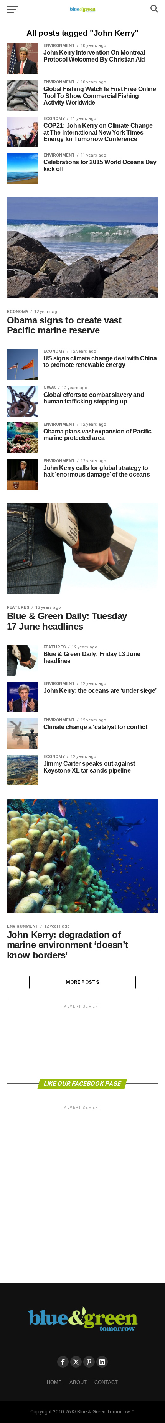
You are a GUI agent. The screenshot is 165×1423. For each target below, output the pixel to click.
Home (54, 1382)
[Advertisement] (82, 1041)
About (78, 1382)
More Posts (82, 982)
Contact (106, 1382)
